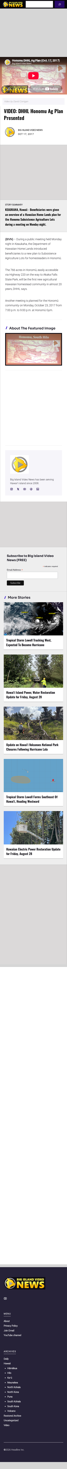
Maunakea (12, 1382)
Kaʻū (9, 1377)
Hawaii (7, 1363)
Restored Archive (12, 1415)
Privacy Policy (11, 1325)
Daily (6, 1358)
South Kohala (14, 1401)
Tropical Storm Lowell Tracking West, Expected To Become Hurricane (28, 642)
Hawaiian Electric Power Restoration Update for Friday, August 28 (33, 851)
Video (6, 1425)
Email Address (15, 569)
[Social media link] (11, 489)
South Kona (13, 1406)
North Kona (13, 1392)
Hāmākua (12, 1368)
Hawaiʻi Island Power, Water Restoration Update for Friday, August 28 (30, 694)
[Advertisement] (33, 32)
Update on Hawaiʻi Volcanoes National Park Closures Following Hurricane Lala (32, 746)
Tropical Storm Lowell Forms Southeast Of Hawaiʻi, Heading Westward (31, 799)
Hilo (9, 1373)
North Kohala (14, 1387)
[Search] (60, 4)
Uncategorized (11, 1420)
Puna (9, 1396)
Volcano (11, 1411)
